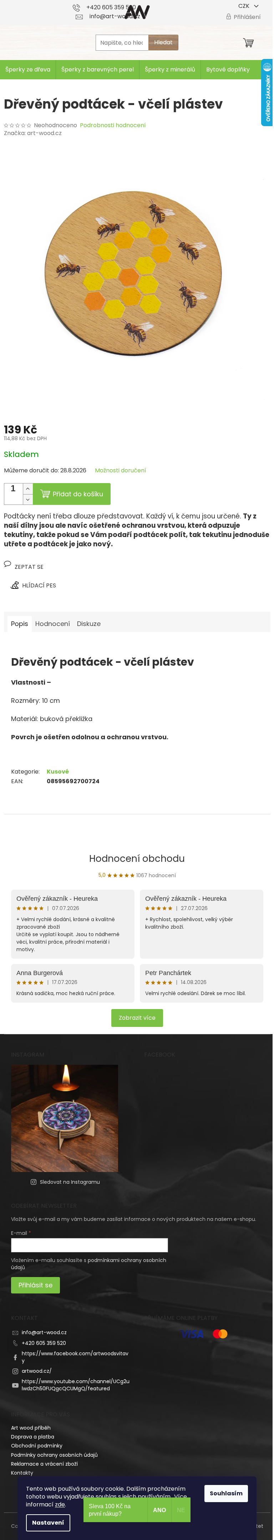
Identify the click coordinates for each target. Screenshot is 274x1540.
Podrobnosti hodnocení (113, 125)
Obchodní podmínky (36, 1445)
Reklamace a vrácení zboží (44, 1463)
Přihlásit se (35, 1285)
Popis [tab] (19, 623)
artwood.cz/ (37, 1371)
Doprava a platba (32, 1436)
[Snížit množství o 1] (28, 499)
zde (60, 1504)
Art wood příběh (31, 1427)
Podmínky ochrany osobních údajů (54, 1455)
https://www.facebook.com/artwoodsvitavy (75, 1357)
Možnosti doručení (120, 471)
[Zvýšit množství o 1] (28, 488)
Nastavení (48, 1523)
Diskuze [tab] (89, 623)
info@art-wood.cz (44, 1332)
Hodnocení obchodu (137, 858)
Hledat (163, 42)
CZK (244, 6)
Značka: (33, 133)
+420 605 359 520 (44, 1343)
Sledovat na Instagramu (70, 1182)
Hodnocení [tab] (52, 623)
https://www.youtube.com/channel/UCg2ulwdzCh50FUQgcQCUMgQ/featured (76, 1385)
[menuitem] (28, 69)
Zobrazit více (137, 1018)
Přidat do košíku (78, 494)
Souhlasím (226, 1493)
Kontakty (22, 1472)
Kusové (58, 771)
